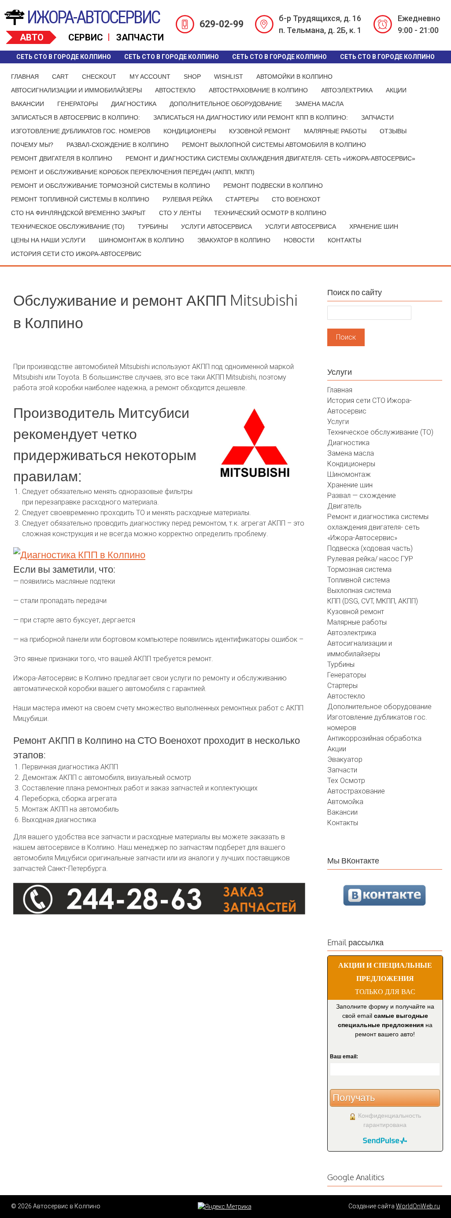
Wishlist (228, 76)
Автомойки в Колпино (294, 76)
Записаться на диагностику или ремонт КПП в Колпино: (250, 117)
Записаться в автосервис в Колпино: (75, 117)
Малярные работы (335, 131)
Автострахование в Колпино (258, 90)
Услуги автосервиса (216, 226)
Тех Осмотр (346, 780)
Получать (354, 1097)
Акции (396, 90)
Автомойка (345, 801)
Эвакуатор (344, 759)
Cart (60, 76)
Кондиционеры (189, 131)
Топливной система (358, 580)
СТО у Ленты (180, 212)
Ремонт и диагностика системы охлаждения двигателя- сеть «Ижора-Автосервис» (270, 158)
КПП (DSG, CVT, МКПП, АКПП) (372, 601)
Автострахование (356, 791)
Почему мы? (32, 144)
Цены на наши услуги (48, 240)
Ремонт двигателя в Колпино (61, 158)
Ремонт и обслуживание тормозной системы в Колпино (110, 185)
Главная (25, 76)
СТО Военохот (296, 199)
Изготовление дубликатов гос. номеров (80, 131)
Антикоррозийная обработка (374, 738)
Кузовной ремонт (260, 131)
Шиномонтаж (349, 474)
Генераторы (77, 103)
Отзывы (393, 131)
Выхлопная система (359, 590)
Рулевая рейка (187, 199)
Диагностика (133, 103)
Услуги (338, 421)
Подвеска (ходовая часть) (370, 548)
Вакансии (27, 103)
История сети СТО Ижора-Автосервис (76, 253)
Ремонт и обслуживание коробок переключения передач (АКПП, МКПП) (133, 172)
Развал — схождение (361, 495)
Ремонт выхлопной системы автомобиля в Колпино (274, 144)
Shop (192, 76)
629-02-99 (222, 23)
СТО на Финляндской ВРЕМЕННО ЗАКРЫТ (78, 212)
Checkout (99, 76)
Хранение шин (373, 226)
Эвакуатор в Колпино (233, 240)
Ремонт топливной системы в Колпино (80, 199)
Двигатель (344, 506)
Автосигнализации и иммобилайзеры (76, 90)
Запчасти (377, 117)
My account (149, 76)
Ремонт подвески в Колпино (273, 185)
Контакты (344, 240)
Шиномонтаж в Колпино (141, 240)
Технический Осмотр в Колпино (270, 212)
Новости (299, 240)
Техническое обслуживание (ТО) (68, 226)
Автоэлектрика (347, 90)
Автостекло (175, 90)
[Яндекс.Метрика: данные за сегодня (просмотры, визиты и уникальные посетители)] (224, 1206)
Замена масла (319, 103)
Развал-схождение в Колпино (118, 144)
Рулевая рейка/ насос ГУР (370, 559)
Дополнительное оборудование (226, 103)
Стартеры (242, 199)
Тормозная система (359, 569)
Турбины (153, 226)
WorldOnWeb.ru (418, 1206)
